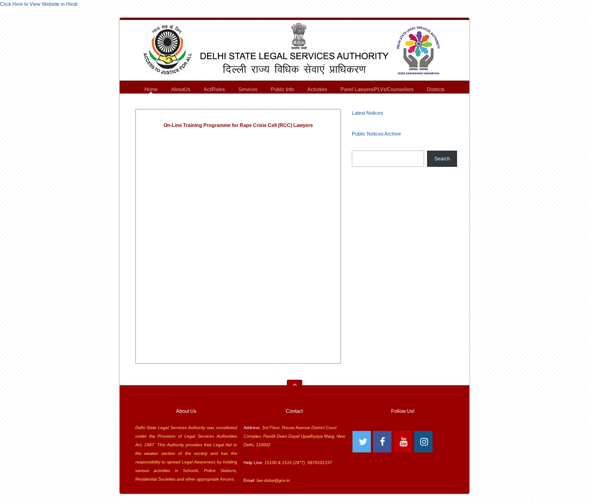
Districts (436, 90)
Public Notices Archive (376, 133)
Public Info (282, 90)
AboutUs (180, 90)
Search (442, 158)
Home (151, 89)
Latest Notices (367, 113)
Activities (317, 89)
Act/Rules (214, 89)
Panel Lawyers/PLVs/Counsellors (377, 90)
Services (247, 90)
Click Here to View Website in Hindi (39, 4)
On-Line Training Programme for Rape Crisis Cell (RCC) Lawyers (238, 125)
